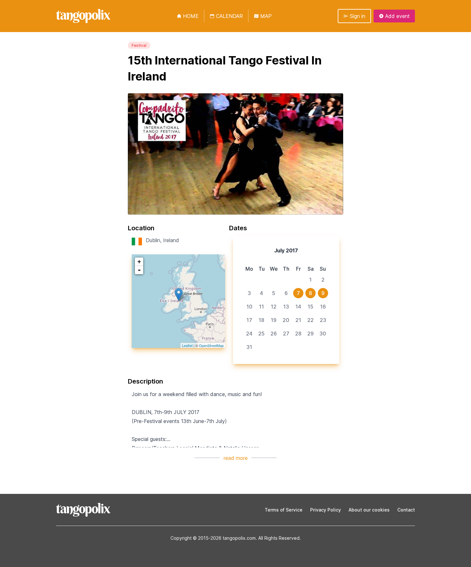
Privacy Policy (325, 509)
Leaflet (187, 345)
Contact (406, 509)
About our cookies (369, 509)
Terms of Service (283, 509)
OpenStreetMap (211, 345)
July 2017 (286, 250)
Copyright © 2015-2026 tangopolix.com (213, 538)
